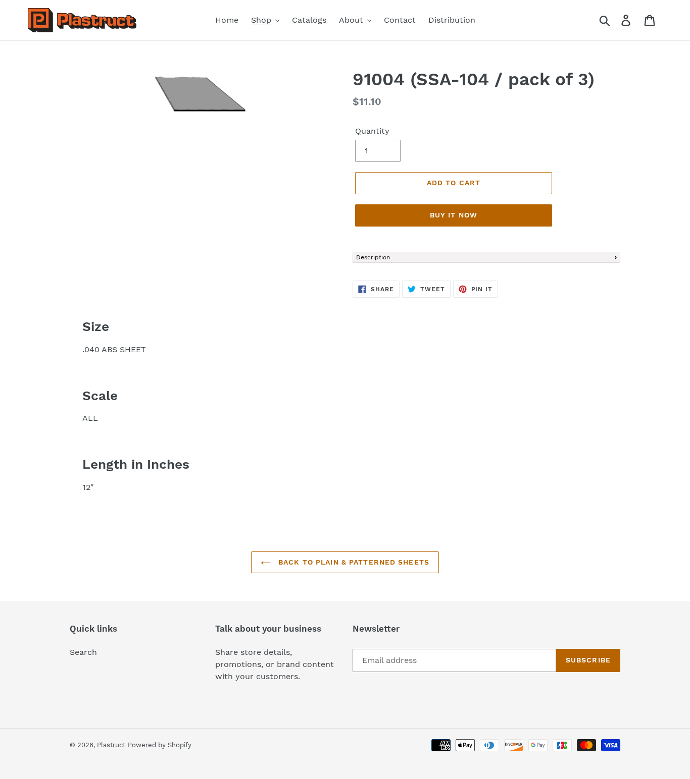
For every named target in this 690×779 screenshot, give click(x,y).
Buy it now (453, 215)
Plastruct (111, 745)
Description (373, 257)
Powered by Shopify (159, 745)
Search (83, 652)
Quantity (372, 131)
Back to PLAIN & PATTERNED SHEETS (352, 562)
